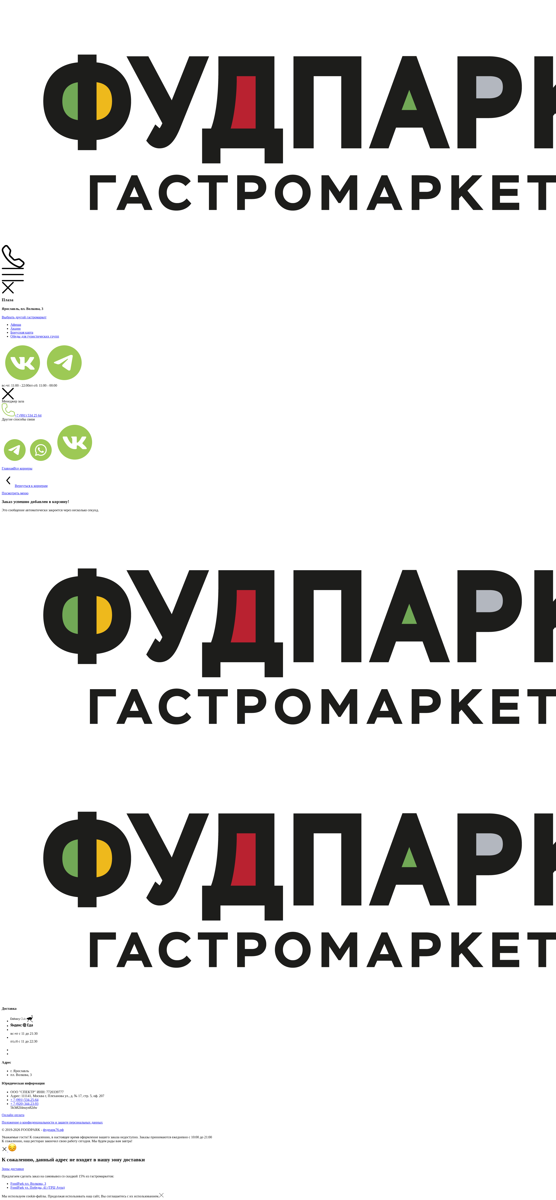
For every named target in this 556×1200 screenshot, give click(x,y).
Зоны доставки (13, 1169)
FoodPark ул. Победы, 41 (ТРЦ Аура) (37, 1187)
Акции (15, 328)
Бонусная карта (21, 332)
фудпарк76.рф (53, 1130)
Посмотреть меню (15, 493)
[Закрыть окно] (161, 1196)
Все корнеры (22, 468)
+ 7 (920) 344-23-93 (24, 1104)
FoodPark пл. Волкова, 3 (28, 1183)
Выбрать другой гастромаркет (24, 317)
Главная (7, 468)
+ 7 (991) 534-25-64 (24, 1100)
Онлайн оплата (13, 1115)
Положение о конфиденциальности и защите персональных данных (52, 1122)
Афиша (15, 324)
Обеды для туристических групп (34, 336)
